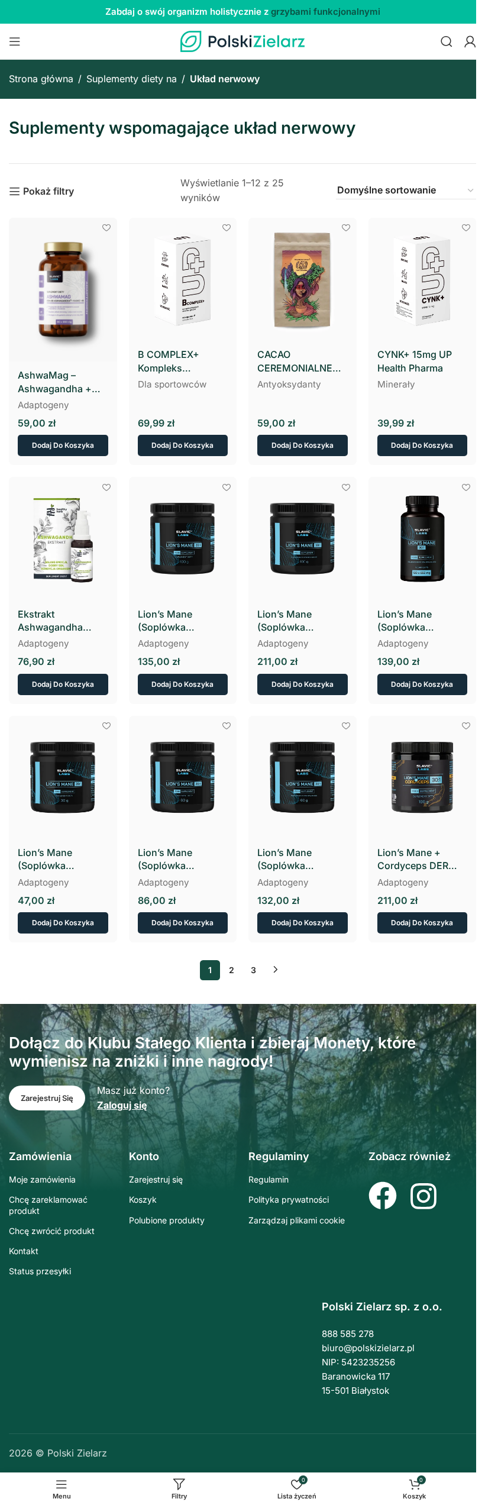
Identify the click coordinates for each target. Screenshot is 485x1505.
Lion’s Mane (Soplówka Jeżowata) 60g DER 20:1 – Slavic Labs (182, 860)
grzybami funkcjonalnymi (325, 11)
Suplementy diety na (131, 79)
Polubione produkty (167, 1220)
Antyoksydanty (289, 384)
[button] (63, 445)
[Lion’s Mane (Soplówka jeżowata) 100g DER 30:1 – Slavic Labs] (302, 538)
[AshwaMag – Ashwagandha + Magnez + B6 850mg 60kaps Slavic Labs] (63, 289)
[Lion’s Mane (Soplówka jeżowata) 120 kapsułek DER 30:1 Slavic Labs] (422, 538)
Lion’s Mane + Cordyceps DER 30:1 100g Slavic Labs (413, 860)
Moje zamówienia (42, 1179)
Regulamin (268, 1179)
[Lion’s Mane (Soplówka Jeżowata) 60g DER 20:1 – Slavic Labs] (183, 777)
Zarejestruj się (156, 1179)
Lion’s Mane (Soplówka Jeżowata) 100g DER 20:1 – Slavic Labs (176, 621)
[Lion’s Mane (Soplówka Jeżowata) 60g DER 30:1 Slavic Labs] (302, 777)
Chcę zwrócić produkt (52, 1231)
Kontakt (23, 1251)
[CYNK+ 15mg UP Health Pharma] (422, 279)
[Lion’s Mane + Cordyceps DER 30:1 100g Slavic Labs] (422, 777)
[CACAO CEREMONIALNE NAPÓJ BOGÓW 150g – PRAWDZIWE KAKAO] (302, 279)
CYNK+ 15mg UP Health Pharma (414, 360)
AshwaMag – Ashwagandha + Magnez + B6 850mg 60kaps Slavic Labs (55, 382)
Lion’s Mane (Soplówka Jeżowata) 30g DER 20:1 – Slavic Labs (62, 860)
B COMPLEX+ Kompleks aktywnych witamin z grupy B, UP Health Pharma (181, 361)
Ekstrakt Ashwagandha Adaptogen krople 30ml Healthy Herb (59, 621)
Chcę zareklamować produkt (48, 1204)
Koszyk (143, 1199)
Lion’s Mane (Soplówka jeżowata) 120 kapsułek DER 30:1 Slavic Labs (419, 621)
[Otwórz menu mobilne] (15, 41)
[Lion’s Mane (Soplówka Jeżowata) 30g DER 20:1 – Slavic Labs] (63, 777)
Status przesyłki (40, 1271)
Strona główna (41, 79)
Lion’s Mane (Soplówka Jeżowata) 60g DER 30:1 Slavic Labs (301, 860)
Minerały (396, 384)
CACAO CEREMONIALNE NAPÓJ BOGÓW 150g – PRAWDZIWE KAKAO (302, 361)
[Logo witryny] (242, 40)
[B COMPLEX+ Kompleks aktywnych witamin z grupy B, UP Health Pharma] (183, 279)
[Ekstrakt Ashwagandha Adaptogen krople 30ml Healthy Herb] (63, 538)
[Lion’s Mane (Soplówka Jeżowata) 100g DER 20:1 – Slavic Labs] (183, 538)
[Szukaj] (446, 41)
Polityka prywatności (288, 1199)
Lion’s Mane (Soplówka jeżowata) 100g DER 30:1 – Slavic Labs (302, 621)
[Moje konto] (470, 41)
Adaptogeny (43, 405)
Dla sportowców (172, 384)
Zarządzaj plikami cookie (296, 1220)
